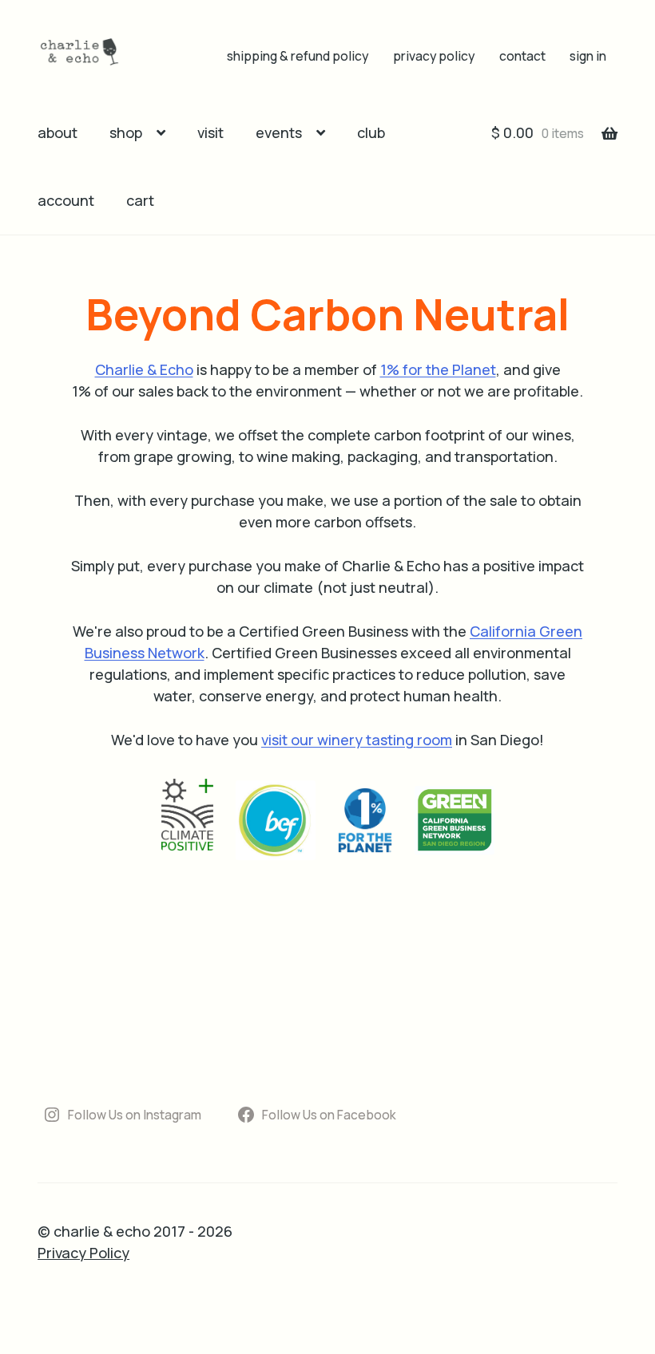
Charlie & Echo (144, 369)
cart (140, 200)
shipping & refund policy (297, 56)
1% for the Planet (438, 369)
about (57, 132)
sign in (588, 56)
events (279, 132)
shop (125, 132)
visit (210, 132)
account (66, 200)
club (371, 132)
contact (522, 56)
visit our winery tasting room (356, 739)
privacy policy (433, 56)
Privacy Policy (83, 1252)
